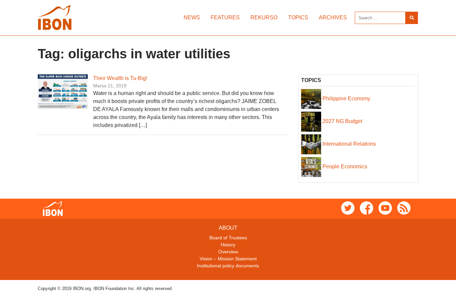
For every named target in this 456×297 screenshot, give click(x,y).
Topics (298, 17)
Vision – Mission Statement (228, 258)
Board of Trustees (228, 237)
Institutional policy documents (228, 265)
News (192, 17)
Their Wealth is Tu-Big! (120, 78)
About (228, 228)
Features (225, 17)
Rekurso (263, 17)
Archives (333, 17)
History (228, 244)
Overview (228, 251)
